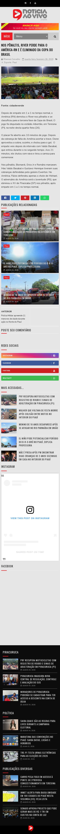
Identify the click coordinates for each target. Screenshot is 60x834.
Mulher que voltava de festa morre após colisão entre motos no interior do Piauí (38, 414)
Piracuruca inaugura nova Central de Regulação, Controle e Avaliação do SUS (38, 679)
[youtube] (35, 3)
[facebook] (30, 3)
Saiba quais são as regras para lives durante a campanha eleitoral (37, 724)
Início (7, 36)
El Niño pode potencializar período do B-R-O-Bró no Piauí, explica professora (29, 265)
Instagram (8, 355)
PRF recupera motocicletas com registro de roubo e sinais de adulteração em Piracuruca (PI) (37, 400)
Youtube (6, 370)
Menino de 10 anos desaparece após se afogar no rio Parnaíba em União (29, 296)
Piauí (14, 62)
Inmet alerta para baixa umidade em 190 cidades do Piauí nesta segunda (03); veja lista (38, 796)
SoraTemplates (27, 831)
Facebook (7, 363)
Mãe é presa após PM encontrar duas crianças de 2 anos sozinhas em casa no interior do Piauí (38, 456)
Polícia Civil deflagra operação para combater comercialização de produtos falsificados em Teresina (30, 232)
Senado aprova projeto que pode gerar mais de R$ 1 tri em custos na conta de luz (38, 811)
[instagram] (25, 3)
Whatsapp (7, 378)
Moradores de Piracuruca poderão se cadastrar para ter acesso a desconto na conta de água (38, 696)
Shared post (24, 552)
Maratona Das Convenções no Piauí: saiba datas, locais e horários (36, 740)
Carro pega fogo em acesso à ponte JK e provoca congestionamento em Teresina (37, 780)
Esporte (7, 62)
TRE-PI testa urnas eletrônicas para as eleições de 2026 (38, 754)
